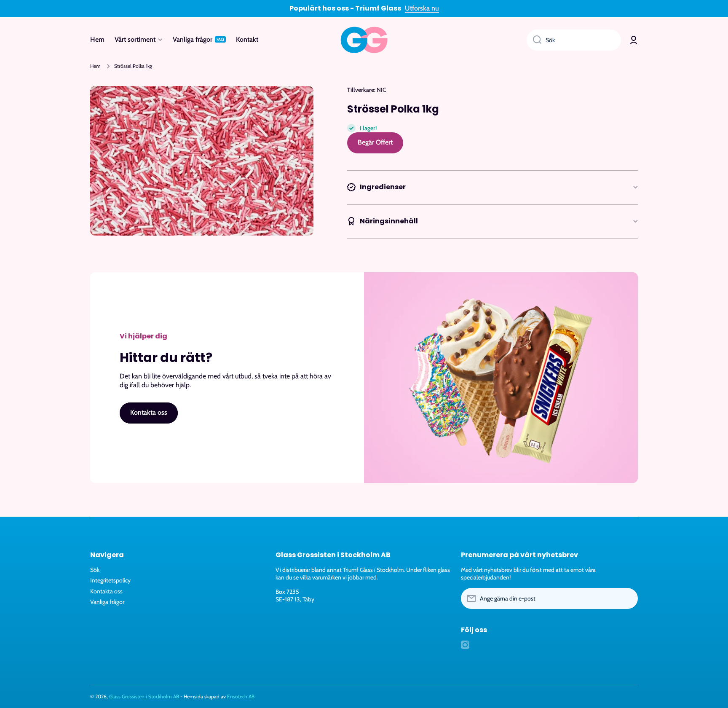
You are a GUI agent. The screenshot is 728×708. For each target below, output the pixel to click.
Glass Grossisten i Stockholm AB (144, 696)
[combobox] (574, 40)
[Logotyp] (364, 40)
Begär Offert (375, 142)
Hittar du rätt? (166, 358)
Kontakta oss (106, 591)
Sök (94, 570)
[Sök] (534, 40)
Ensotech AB (240, 696)
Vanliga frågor (107, 602)
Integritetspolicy (110, 580)
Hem (95, 66)
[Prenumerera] (627, 598)
